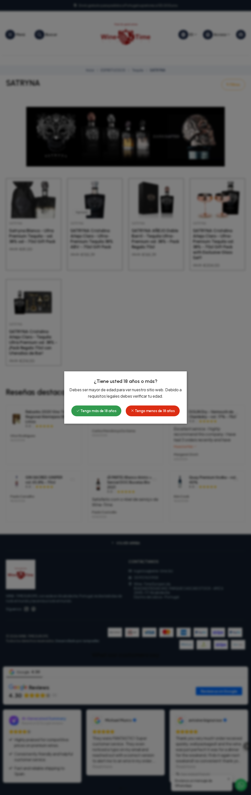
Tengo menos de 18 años (154, 411)
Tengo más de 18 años (98, 411)
